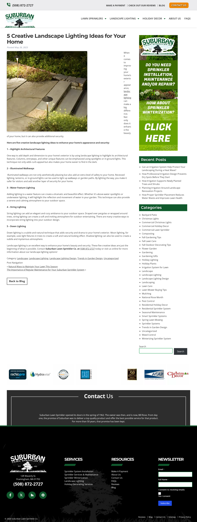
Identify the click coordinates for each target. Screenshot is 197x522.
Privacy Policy (185, 517)
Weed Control (149, 334)
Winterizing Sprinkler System (156, 338)
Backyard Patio (149, 214)
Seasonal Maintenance (153, 312)
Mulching (146, 293)
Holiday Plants (149, 263)
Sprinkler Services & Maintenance (81, 474)
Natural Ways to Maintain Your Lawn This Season (33, 266)
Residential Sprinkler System (156, 308)
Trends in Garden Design (90, 258)
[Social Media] (12, 496)
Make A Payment (115, 5)
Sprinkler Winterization (76, 477)
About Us (175, 18)
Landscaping (148, 282)
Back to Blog (17, 281)
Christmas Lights (150, 218)
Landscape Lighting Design (62, 258)
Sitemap (172, 517)
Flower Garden (149, 248)
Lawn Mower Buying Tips (154, 289)
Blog (162, 5)
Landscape (22, 258)
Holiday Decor (153, 18)
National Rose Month (152, 297)
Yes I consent (164, 496)
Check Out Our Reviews (142, 5)
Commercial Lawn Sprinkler (156, 229)
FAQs (187, 18)
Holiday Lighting (150, 259)
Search (142, 346)
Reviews (115, 484)
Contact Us (178, 5)
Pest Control (148, 301)
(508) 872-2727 (22, 5)
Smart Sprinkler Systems (154, 316)
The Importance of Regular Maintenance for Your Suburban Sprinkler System (45, 269)
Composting (148, 233)
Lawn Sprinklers (92, 18)
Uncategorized (111, 258)
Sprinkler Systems (151, 323)
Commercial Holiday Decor (155, 226)
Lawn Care (147, 286)
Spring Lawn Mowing (152, 319)
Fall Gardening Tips (151, 237)
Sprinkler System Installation (78, 471)
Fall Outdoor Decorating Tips (156, 244)
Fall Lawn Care (149, 241)
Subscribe (165, 503)
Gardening (147, 252)
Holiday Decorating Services (78, 484)
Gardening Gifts (150, 256)
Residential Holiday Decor (155, 304)
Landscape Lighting (123, 18)
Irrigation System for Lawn (155, 267)
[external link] (17, 384)
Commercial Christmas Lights (157, 222)
